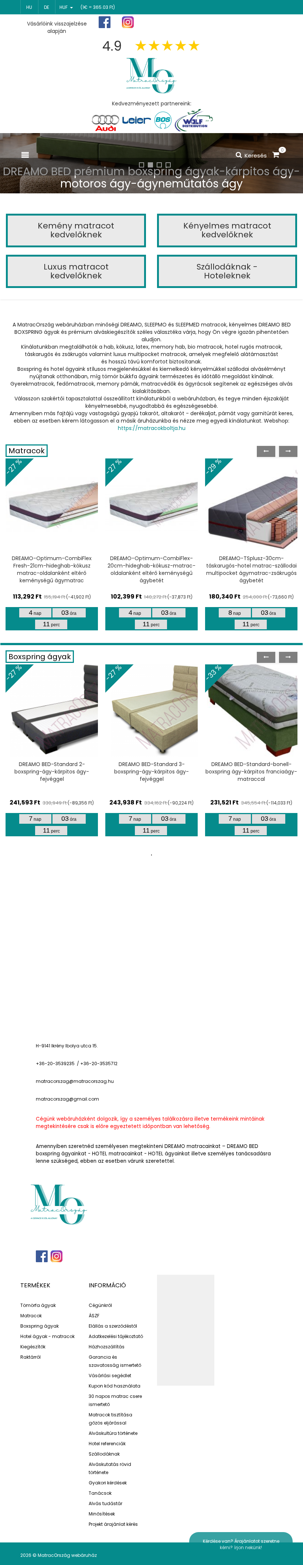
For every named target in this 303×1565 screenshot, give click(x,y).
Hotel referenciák (107, 1443)
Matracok (26, 451)
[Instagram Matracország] (128, 22)
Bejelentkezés (261, 22)
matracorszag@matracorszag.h (73, 1081)
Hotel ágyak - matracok (47, 1336)
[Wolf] (194, 120)
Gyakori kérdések (108, 1483)
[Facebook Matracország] (104, 22)
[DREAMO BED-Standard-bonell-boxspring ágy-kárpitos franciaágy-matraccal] (251, 710)
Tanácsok (100, 1493)
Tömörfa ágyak (38, 1305)
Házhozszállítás (107, 1347)
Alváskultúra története (113, 1433)
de (46, 7)
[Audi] (105, 120)
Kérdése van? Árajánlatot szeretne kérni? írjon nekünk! (241, 1544)
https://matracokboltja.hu (151, 428)
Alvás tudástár (105, 1503)
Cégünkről (100, 1305)
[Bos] (163, 120)
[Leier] (136, 120)
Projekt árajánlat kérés (113, 1524)
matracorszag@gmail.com (67, 1099)
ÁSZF (94, 1315)
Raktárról (30, 1357)
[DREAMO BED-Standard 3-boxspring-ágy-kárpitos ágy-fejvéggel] (151, 710)
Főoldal (172, 22)
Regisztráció (214, 23)
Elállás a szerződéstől (113, 1326)
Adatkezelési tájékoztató (116, 1336)
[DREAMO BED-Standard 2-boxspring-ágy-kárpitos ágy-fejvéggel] (52, 710)
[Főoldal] (151, 74)
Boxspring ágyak (39, 656)
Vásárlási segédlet (110, 1375)
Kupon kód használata (114, 1386)
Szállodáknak (104, 1454)
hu (29, 7)
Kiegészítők (32, 1347)
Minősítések (102, 1514)
